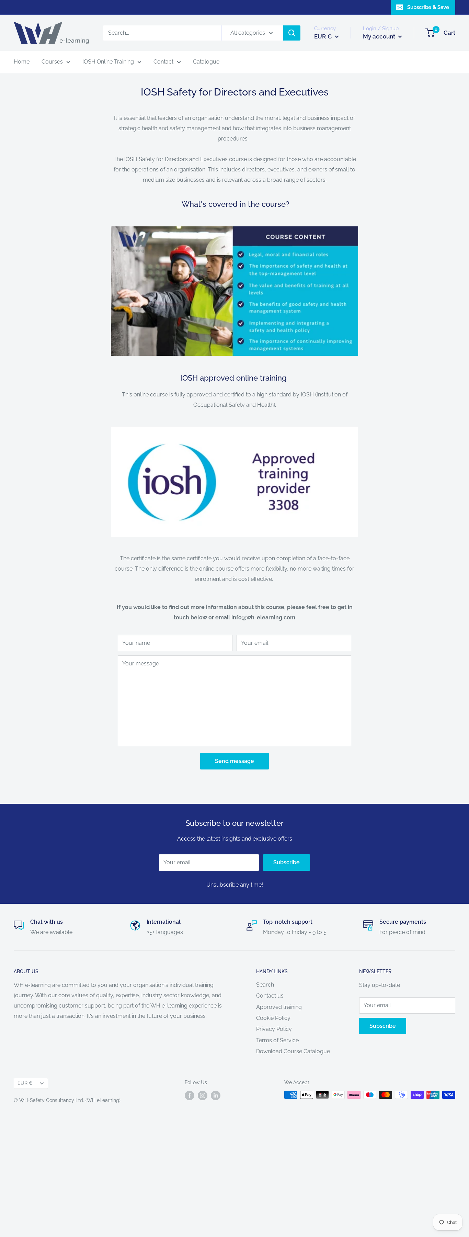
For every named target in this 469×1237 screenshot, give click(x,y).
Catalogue (206, 61)
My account (380, 36)
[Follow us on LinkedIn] (215, 1095)
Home (22, 61)
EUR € (25, 1083)
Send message (234, 761)
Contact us (270, 995)
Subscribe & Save (428, 7)
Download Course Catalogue (293, 1051)
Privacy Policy (274, 1029)
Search (265, 984)
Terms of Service (277, 1040)
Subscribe (286, 862)
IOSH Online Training (108, 61)
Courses (52, 61)
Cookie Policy (273, 1018)
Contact (163, 61)
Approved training (279, 1007)
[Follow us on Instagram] (202, 1095)
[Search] (291, 33)
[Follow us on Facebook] (189, 1095)
